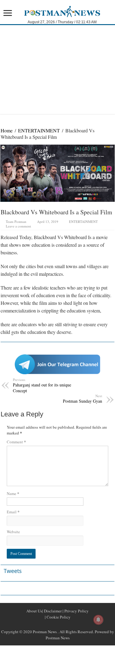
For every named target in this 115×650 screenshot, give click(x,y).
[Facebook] (50, 624)
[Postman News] (57, 10)
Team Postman (16, 221)
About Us (34, 611)
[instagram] (72, 624)
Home (7, 130)
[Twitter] (58, 624)
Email (13, 512)
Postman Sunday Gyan (82, 398)
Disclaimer (52, 611)
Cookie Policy (58, 617)
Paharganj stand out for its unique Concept (42, 385)
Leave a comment (18, 226)
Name (13, 493)
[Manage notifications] (98, 620)
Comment (16, 442)
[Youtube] (65, 624)
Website (13, 531)
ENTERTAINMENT (39, 130)
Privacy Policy (76, 611)
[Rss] (43, 624)
